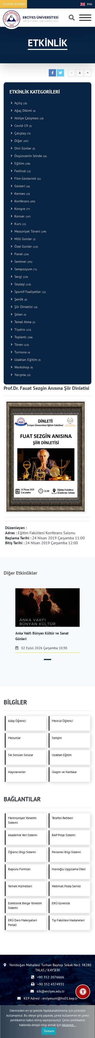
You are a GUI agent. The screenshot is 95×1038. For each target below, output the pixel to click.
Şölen (19, 314)
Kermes (21, 193)
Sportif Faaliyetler (29, 292)
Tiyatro (21, 329)
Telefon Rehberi (62, 818)
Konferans (23, 201)
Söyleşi (21, 284)
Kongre (21, 208)
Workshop (22, 367)
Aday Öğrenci (17, 721)
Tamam (49, 1031)
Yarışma (21, 375)
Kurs (19, 224)
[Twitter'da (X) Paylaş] (60, 72)
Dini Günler (23, 148)
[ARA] (71, 18)
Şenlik (19, 299)
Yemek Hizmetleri (20, 886)
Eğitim (21, 163)
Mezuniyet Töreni (29, 231)
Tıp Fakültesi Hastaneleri (68, 920)
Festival (21, 171)
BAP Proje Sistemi (63, 835)
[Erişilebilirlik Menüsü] (83, 991)
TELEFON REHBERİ (13, 4)
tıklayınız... (69, 1025)
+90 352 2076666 (50, 977)
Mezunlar (14, 738)
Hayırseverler (17, 772)
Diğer (20, 141)
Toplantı (22, 337)
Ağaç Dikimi (24, 110)
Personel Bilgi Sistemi (66, 852)
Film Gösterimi (26, 178)
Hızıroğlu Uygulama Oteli (69, 869)
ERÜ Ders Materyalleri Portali (22, 922)
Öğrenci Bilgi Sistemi (22, 852)
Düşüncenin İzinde (29, 156)
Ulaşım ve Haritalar (64, 772)
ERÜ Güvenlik (61, 903)
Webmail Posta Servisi (66, 886)
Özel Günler (25, 246)
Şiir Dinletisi (25, 307)
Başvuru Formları (19, 869)
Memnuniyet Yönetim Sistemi (22, 820)
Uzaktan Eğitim (26, 359)
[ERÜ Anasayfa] (30, 19)
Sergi (20, 276)
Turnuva (21, 352)
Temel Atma (23, 322)
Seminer (22, 261)
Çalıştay (21, 133)
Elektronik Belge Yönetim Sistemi (25, 905)
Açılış (19, 103)
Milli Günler (24, 239)
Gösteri (21, 186)
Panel (20, 254)
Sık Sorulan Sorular (20, 755)
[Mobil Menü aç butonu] (85, 18)
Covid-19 (22, 125)
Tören (20, 344)
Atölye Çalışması (28, 118)
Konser (21, 216)
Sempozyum (24, 269)
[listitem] (47, 620)
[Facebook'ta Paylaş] (52, 72)
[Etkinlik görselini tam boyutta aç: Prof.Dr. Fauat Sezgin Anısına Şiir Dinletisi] (45, 456)
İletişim (57, 738)
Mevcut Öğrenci (62, 721)
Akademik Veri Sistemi (22, 835)
